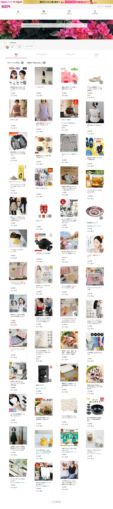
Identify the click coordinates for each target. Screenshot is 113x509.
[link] (18, 76)
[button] (5, 44)
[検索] (89, 25)
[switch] (22, 63)
